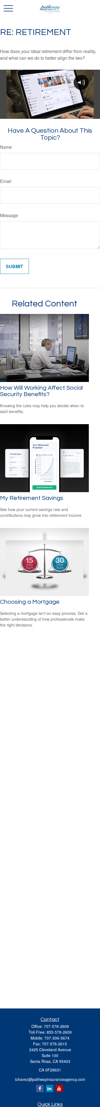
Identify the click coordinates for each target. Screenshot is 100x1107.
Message (9, 215)
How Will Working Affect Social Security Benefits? (41, 391)
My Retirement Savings (31, 498)
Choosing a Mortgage (29, 602)
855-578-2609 (59, 1032)
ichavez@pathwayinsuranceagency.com (50, 1079)
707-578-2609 (56, 1026)
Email (5, 181)
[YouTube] (59, 1088)
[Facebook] (40, 1088)
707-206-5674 (56, 1038)
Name (6, 147)
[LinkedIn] (49, 1088)
